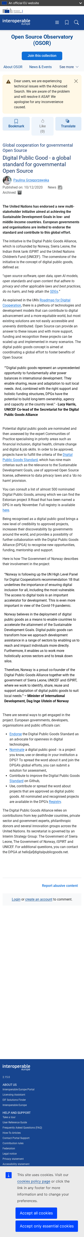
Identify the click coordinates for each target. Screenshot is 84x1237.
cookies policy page (33, 1181)
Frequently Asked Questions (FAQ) (22, 1127)
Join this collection (42, 56)
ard (21, 781)
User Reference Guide (15, 1122)
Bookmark (16, 126)
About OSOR (12, 67)
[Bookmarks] (67, 22)
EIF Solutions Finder (14, 1099)
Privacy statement (13, 1158)
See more (66, 67)
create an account (38, 899)
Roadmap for (50, 300)
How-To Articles (12, 1132)
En (11, 734)
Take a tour (9, 1117)
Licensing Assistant (14, 1094)
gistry (57, 802)
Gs (56, 291)
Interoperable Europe (15, 1105)
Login (16, 899)
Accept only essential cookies (47, 1226)
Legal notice (10, 1153)
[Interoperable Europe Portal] (16, 22)
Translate (68, 126)
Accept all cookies (36, 1213)
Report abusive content (60, 886)
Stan (13, 781)
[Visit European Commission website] (13, 10)
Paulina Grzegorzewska (31, 180)
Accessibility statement (16, 1164)
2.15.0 (6, 1077)
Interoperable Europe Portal (18, 1089)
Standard (31, 460)
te (23, 750)
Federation (9, 1148)
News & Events (40, 67)
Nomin (14, 750)
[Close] (76, 81)
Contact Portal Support (16, 1138)
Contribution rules (13, 1143)
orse (18, 734)
